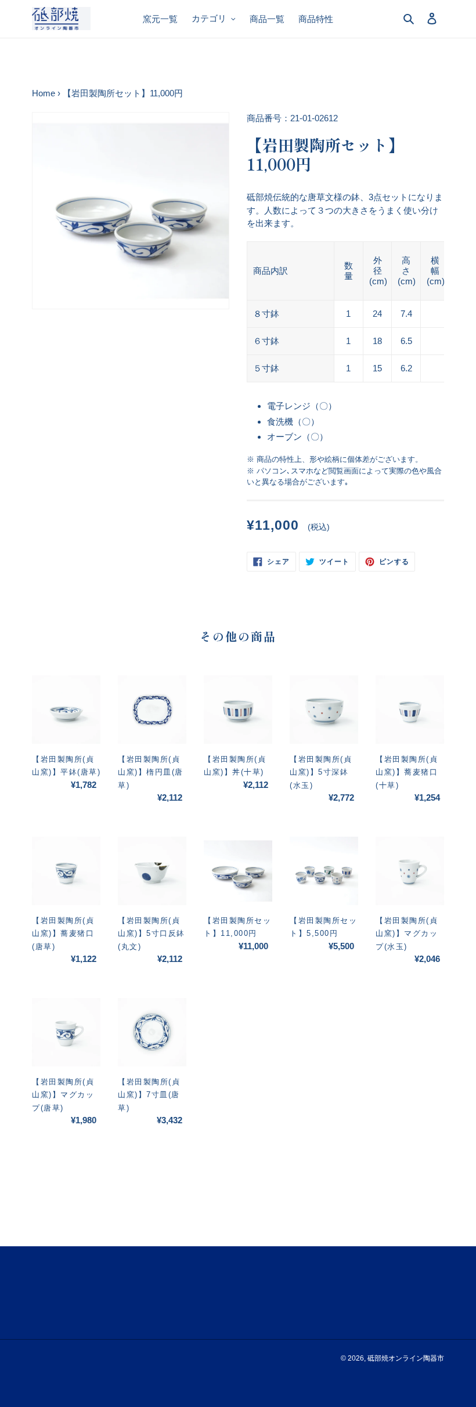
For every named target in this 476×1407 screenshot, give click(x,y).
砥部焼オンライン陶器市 (405, 1358)
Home (43, 93)
